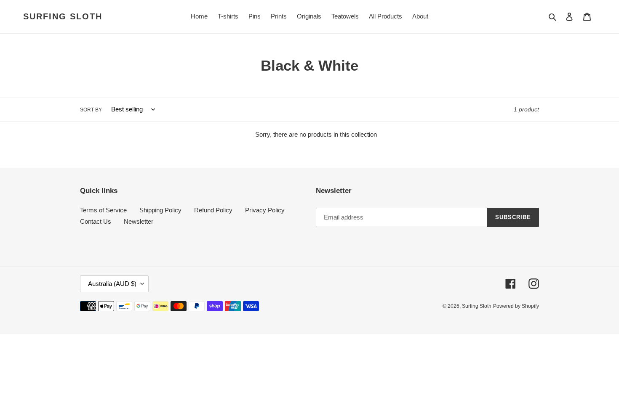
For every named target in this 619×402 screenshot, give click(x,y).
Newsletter (138, 221)
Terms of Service (103, 210)
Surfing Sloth (62, 16)
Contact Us (95, 221)
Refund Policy (213, 210)
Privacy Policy (265, 210)
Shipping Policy (160, 210)
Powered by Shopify (516, 306)
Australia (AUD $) (112, 283)
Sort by (91, 110)
